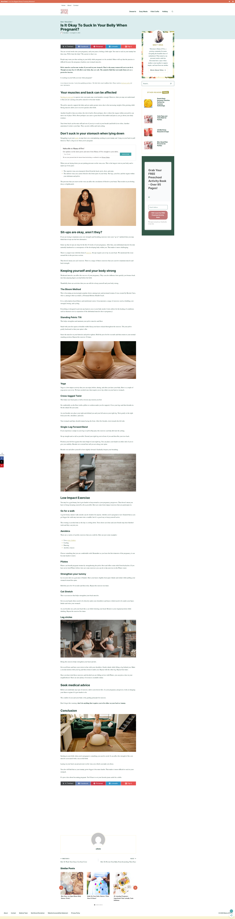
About (69, 5)
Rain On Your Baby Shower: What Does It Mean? (98, 897)
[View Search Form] (172, 12)
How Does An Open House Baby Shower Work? (71, 897)
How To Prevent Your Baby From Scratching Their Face (118, 860)
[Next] (135, 888)
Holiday (165, 11)
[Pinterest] (229, 1)
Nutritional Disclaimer (38, 913)
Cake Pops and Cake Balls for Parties (162, 118)
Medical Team (23, 913)
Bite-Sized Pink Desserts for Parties (162, 143)
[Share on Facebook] (2, 458)
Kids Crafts (155, 11)
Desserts (132, 11)
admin (66, 33)
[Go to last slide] (61, 888)
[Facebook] (233, 1)
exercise (88, 253)
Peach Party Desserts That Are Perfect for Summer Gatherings (163, 102)
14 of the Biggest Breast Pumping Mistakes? (21, 1)
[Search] (171, 83)
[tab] (94, 904)
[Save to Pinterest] (2, 465)
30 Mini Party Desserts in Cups (163, 131)
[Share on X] (2, 462)
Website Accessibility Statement (58, 913)
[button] (158, 197)
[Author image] (61, 33)
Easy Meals (143, 11)
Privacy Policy (75, 913)
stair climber (72, 540)
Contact (75, 5)
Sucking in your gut (66, 97)
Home (63, 5)
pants (77, 138)
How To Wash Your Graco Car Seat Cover (73, 860)
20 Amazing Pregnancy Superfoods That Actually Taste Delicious (123, 898)
